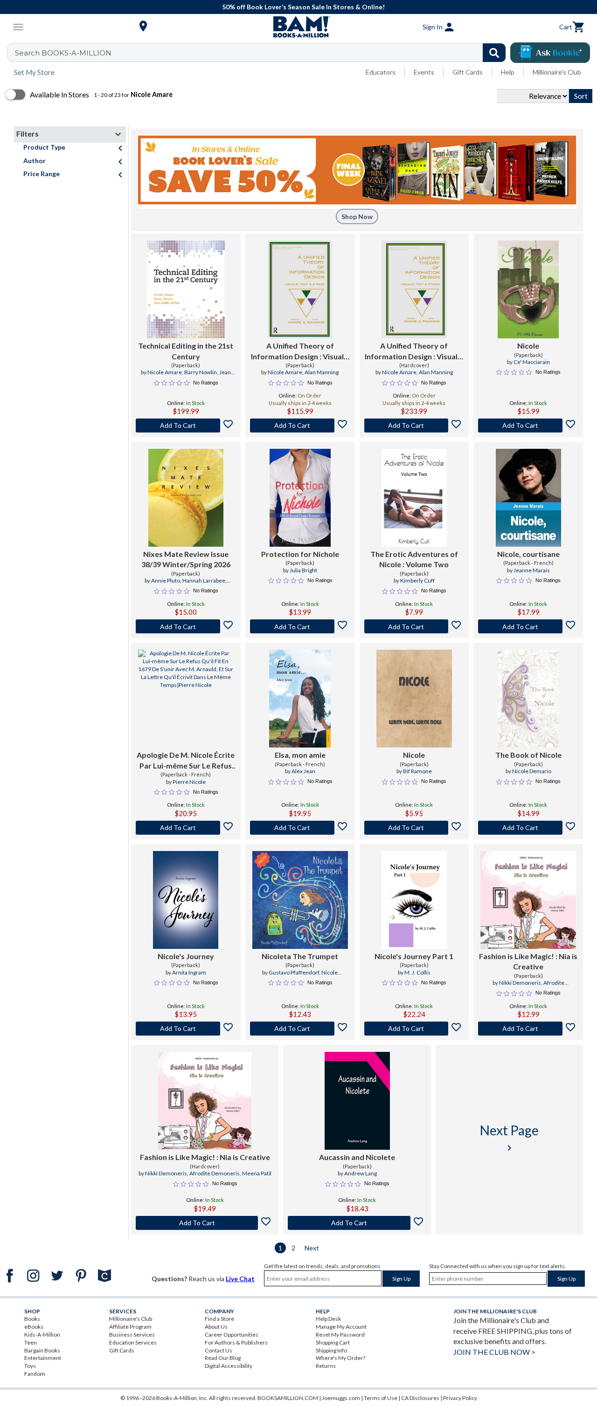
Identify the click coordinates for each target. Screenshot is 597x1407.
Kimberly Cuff (417, 580)
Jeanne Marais (532, 570)
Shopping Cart (333, 1342)
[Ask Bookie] (550, 52)
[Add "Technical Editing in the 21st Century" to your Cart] (186, 425)
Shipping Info (331, 1350)
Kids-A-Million (42, 1334)
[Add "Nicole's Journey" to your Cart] (186, 1029)
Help (507, 72)
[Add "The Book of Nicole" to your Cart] (528, 828)
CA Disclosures (420, 1397)
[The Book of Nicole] (528, 698)
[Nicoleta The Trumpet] (300, 900)
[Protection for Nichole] (300, 497)
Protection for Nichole (300, 553)
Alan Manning (322, 372)
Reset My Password (340, 1334)
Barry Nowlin (200, 372)
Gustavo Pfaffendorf (294, 972)
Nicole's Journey (186, 956)
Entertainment (42, 1357)
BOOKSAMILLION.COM (287, 1397)
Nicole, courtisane (528, 553)
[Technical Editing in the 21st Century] (186, 289)
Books (32, 1318)
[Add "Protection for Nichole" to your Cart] (300, 626)
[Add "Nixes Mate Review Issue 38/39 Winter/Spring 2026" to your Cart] (186, 626)
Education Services (133, 1342)
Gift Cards (467, 72)
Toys (30, 1365)
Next (312, 1248)
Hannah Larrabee (203, 580)
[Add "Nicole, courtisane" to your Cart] (528, 626)
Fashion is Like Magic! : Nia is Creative (528, 961)
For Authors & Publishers (236, 1342)
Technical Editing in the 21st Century (185, 350)
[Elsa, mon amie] (300, 698)
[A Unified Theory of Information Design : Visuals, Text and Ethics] (299, 289)
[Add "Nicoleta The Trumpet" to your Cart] (300, 1029)
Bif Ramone (417, 771)
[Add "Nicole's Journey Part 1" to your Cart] (414, 1029)
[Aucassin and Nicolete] (357, 1101)
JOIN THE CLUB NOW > (494, 1351)
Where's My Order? (340, 1357)
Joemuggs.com (341, 1397)
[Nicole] (528, 289)
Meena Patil (256, 1173)
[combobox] (262, 53)
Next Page (509, 1137)
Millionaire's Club (557, 72)
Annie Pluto (165, 580)
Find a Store (219, 1318)
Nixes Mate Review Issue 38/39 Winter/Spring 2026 (185, 559)
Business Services (132, 1334)
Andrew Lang (360, 1173)
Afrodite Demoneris (214, 1173)
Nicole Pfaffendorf (311, 976)
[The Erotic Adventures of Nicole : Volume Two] (414, 497)
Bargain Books (42, 1350)
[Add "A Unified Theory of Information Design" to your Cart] (300, 425)
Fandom (34, 1373)
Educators (381, 72)
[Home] (298, 27)
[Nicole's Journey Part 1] (414, 900)
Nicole (528, 345)
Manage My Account (341, 1326)
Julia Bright (303, 570)
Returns (326, 1365)
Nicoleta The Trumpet (300, 956)
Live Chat (240, 1279)
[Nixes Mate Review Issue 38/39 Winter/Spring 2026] (186, 497)
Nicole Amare (164, 372)
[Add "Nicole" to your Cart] (528, 425)
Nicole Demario (531, 771)
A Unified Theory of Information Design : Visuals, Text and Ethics (300, 351)
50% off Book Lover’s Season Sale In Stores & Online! (303, 7)
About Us (216, 1326)
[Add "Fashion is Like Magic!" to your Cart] (528, 1029)
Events (424, 72)
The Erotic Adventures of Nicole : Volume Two (414, 559)
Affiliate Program (130, 1326)
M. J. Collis (417, 972)
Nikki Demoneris (520, 982)
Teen (30, 1342)
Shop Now (357, 216)
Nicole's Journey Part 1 (414, 956)
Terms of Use (380, 1397)
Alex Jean (303, 771)
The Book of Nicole (528, 754)
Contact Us (218, 1350)
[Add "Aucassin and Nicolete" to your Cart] (357, 1223)
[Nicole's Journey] (186, 900)
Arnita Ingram (189, 972)
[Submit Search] (494, 52)
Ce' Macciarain (532, 361)
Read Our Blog (223, 1357)
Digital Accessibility (228, 1365)
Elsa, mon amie (300, 754)
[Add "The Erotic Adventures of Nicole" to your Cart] (414, 626)
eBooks (33, 1326)
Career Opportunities (231, 1334)
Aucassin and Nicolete (357, 1157)
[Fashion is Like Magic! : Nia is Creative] (528, 900)
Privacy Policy (460, 1397)
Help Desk (328, 1318)
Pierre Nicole (189, 781)
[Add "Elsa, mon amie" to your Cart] (300, 828)
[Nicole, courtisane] (528, 497)
